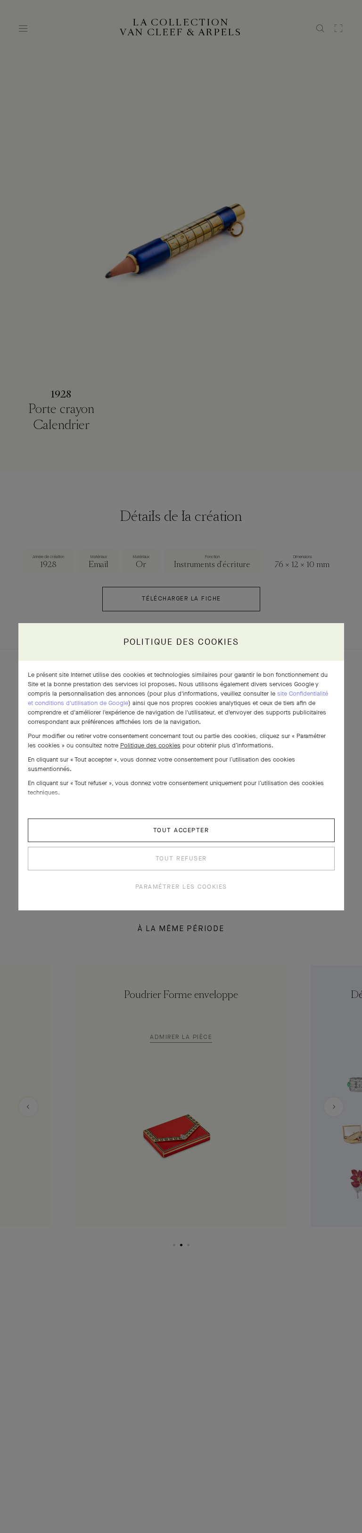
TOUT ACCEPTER (181, 830)
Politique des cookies (150, 745)
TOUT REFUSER (181, 858)
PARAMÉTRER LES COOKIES (181, 887)
